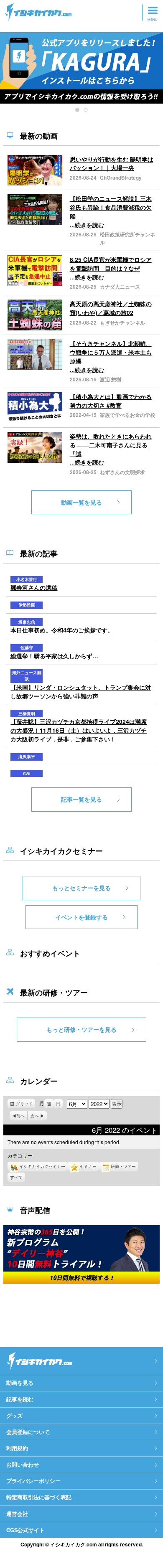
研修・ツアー (123, 1166)
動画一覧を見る (81, 502)
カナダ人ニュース (120, 286)
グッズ (14, 1415)
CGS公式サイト (25, 1530)
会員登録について (28, 1432)
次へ (35, 1116)
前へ (20, 1116)
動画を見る (19, 1382)
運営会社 (17, 1514)
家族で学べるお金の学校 (127, 415)
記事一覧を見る (81, 799)
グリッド (25, 1104)
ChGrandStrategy (121, 177)
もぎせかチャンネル (122, 322)
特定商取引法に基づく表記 (38, 1497)
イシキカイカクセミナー (42, 1166)
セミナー (88, 1166)
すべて (16, 1177)
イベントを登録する (81, 917)
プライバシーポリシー (33, 1481)
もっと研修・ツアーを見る (81, 1029)
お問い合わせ (22, 1464)
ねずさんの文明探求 (122, 472)
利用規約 (17, 1448)
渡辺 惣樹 (110, 379)
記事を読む (19, 1399)
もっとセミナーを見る (81, 887)
